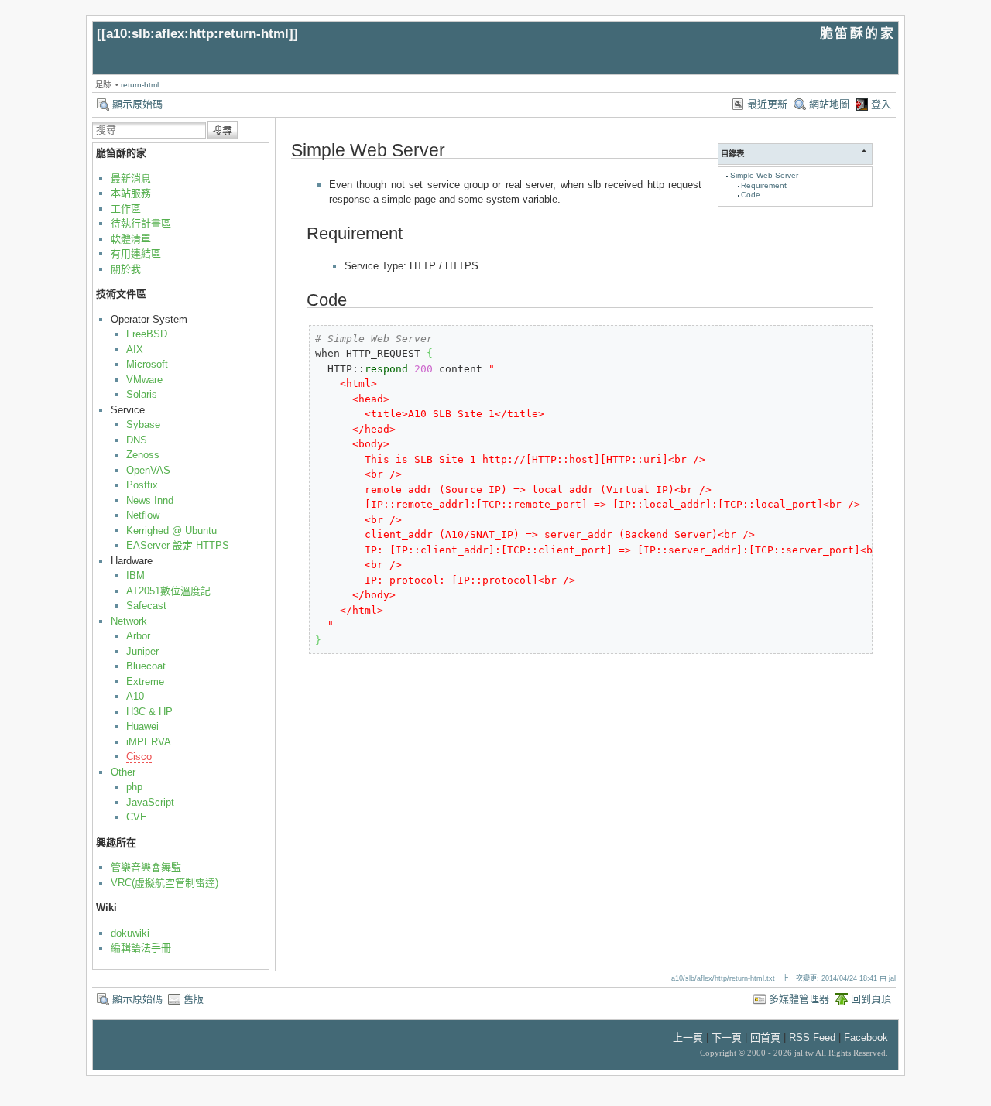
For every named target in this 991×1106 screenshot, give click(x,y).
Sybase (143, 424)
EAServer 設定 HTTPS (177, 545)
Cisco (139, 756)
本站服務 (131, 193)
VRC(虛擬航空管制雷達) (164, 883)
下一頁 (727, 1037)
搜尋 (222, 130)
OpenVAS (148, 470)
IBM (135, 575)
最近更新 (767, 104)
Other (123, 772)
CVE (136, 817)
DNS (136, 440)
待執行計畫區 (141, 223)
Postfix (142, 485)
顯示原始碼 (137, 104)
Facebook (866, 1037)
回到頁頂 (871, 999)
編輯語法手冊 (141, 948)
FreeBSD (146, 334)
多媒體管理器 (799, 999)
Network (129, 621)
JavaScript (150, 802)
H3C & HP (149, 711)
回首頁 (765, 1037)
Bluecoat (146, 666)
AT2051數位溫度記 (168, 591)
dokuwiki (130, 933)
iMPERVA (148, 742)
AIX (134, 349)
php (134, 787)
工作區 (126, 208)
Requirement (764, 185)
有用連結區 (136, 253)
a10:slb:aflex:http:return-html (197, 33)
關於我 (126, 269)
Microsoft (147, 364)
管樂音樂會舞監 (146, 867)
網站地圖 (829, 104)
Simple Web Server (764, 175)
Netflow (142, 515)
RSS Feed (812, 1037)
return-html (140, 84)
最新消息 (131, 178)
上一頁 (688, 1037)
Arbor (138, 636)
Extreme (145, 681)
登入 (881, 104)
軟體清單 (131, 239)
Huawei (142, 726)
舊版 (193, 999)
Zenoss (142, 455)
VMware (144, 379)
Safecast (146, 605)
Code (750, 194)
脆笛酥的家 (858, 33)
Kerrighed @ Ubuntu (171, 530)
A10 (135, 696)
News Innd (149, 500)
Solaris (141, 394)
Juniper (142, 651)
